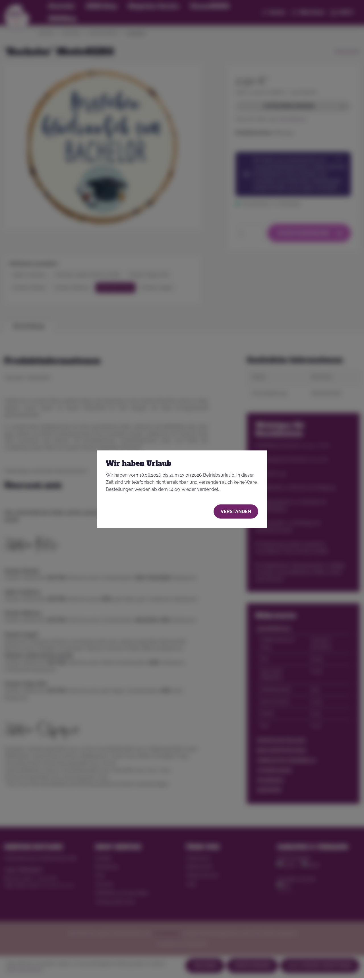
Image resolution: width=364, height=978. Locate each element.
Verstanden (236, 511)
